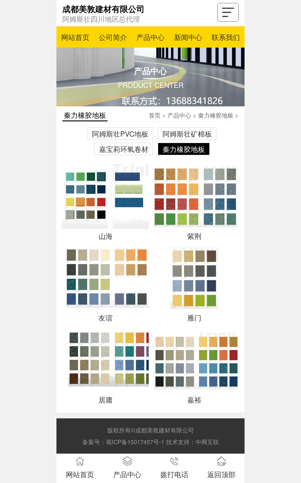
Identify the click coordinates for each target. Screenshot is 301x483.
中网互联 (207, 441)
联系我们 (226, 37)
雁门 (194, 317)
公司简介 (113, 37)
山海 (105, 236)
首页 (154, 115)
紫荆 (194, 236)
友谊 (105, 317)
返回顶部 (221, 474)
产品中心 (150, 37)
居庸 (105, 399)
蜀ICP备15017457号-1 (135, 441)
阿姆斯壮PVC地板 (120, 133)
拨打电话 (174, 474)
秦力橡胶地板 (215, 115)
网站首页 (75, 37)
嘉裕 (194, 399)
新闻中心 (188, 37)
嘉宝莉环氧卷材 (123, 149)
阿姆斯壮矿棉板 (187, 133)
